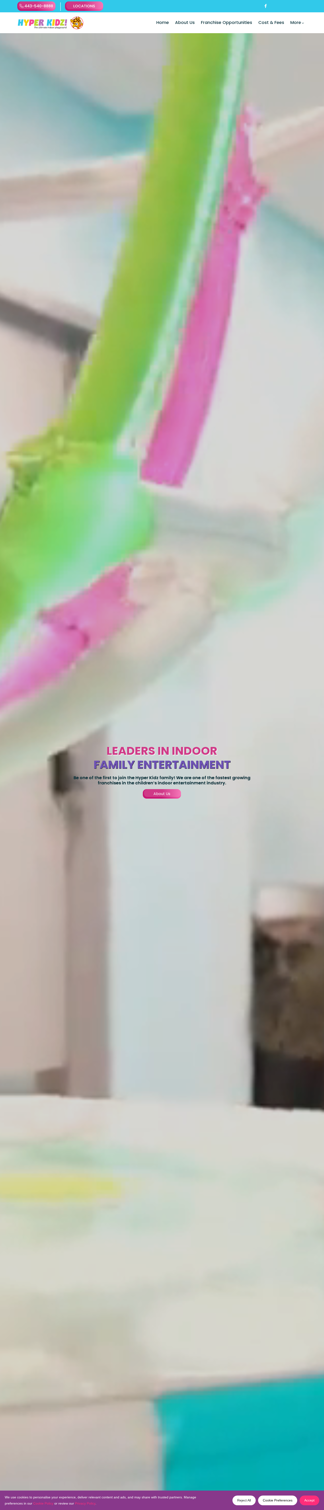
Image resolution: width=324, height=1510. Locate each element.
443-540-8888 (38, 6)
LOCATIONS (84, 6)
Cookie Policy (43, 1503)
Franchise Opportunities (226, 22)
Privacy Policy (85, 1503)
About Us (185, 22)
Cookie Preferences (277, 1500)
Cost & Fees (271, 22)
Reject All (244, 1500)
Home (162, 22)
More (295, 22)
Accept (309, 1500)
